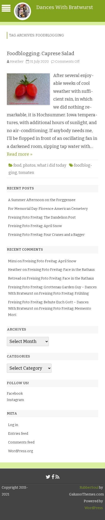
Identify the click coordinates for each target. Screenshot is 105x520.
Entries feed (18, 434)
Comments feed (21, 442)
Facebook (15, 394)
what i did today (51, 165)
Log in (13, 425)
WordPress (93, 508)
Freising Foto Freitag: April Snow (35, 226)
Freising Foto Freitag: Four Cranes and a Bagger (46, 235)
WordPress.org (20, 451)
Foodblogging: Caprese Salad (40, 53)
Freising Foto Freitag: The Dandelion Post (42, 217)
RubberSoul (89, 488)
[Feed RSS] (57, 477)
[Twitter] (48, 477)
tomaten (26, 172)
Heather (17, 62)
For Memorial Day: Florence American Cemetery (48, 209)
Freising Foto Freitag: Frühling (64, 293)
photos (29, 165)
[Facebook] (53, 477)
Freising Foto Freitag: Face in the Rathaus (61, 270)
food (17, 165)
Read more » (19, 154)
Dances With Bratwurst (64, 7)
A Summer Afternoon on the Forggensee (41, 200)
